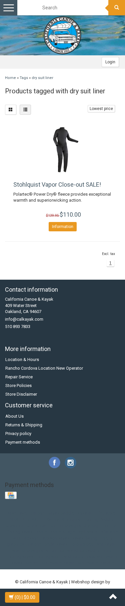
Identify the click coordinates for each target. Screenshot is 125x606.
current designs (66, 525)
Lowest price (101, 108)
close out (15, 525)
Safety (52, 519)
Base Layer (17, 513)
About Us (14, 416)
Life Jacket (105, 513)
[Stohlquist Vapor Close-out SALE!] (62, 150)
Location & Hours (22, 359)
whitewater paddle (96, 562)
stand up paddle (83, 550)
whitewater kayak (58, 562)
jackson (31, 538)
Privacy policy (18, 433)
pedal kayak (56, 544)
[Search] (116, 7)
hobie (41, 531)
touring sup (47, 556)
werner (32, 562)
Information (62, 226)
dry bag (91, 525)
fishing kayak (20, 531)
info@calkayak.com (24, 319)
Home (10, 78)
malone (34, 544)
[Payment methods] (11, 495)
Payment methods (22, 442)
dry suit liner (42, 78)
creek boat (37, 525)
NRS (14, 519)
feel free (109, 525)
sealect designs (27, 550)
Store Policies (18, 385)
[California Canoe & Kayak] (62, 35)
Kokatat (84, 513)
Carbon (38, 513)
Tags (24, 78)
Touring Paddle (98, 519)
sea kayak (106, 544)
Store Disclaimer (21, 394)
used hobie (72, 556)
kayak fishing (85, 538)
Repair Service (19, 376)
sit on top (55, 550)
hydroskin (87, 531)
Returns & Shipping (23, 424)
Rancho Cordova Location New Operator (44, 368)
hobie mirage (62, 531)
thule (106, 550)
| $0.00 (25, 597)
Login (110, 62)
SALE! (37, 519)
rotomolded (82, 544)
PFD (25, 519)
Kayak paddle (61, 513)
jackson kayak (55, 538)
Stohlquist (71, 519)
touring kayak (20, 556)
